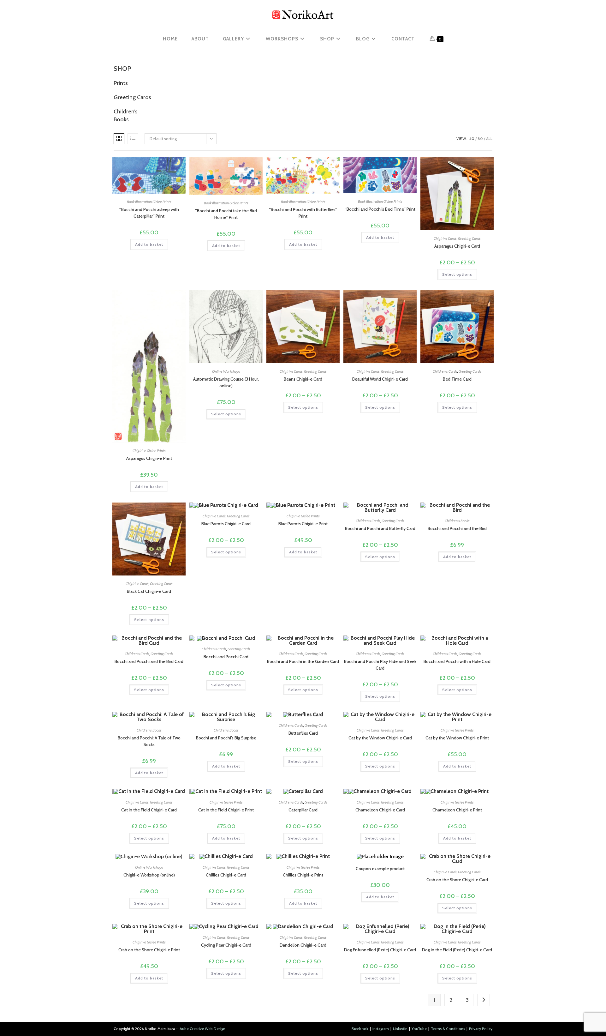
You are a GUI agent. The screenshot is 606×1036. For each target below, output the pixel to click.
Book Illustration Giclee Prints (149, 201)
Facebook (360, 1028)
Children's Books (457, 520)
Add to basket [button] (149, 244)
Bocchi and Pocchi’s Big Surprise (226, 738)
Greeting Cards (132, 97)
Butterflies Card (303, 733)
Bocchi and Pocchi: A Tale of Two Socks (149, 741)
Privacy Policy (480, 1028)
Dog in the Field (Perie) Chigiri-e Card (457, 950)
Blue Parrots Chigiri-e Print (303, 524)
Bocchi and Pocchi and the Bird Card (149, 661)
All (489, 138)
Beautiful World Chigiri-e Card (380, 379)
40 (471, 138)
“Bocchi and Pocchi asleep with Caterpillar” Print (149, 213)
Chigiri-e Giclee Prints (149, 450)
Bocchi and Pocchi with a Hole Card (457, 661)
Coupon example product (380, 868)
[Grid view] (119, 138)
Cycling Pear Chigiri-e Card (226, 945)
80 (480, 138)
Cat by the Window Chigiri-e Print (457, 738)
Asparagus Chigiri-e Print (149, 458)
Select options (457, 274)
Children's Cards (445, 371)
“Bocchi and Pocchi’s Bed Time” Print (380, 209)
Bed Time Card (457, 379)
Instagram (380, 1028)
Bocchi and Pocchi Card (226, 657)
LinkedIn (400, 1028)
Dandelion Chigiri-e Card (303, 945)
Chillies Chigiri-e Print (303, 875)
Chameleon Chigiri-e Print (457, 810)
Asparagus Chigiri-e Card (457, 246)
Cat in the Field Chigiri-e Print (226, 810)
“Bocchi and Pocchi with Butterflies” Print (303, 213)
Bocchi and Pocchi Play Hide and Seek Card (380, 665)
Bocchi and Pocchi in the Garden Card (303, 661)
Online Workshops (226, 371)
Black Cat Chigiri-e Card (149, 591)
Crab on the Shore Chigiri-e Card (457, 879)
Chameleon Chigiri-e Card (380, 810)
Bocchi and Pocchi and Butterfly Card (380, 528)
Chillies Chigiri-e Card (226, 875)
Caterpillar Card (303, 810)
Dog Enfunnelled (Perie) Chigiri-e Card (380, 950)
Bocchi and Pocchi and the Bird (457, 528)
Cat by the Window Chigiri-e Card (380, 738)
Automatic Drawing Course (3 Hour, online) (226, 382)
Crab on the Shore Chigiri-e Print (149, 950)
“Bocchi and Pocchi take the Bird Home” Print (226, 214)
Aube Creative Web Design (202, 1028)
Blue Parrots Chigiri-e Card (226, 524)
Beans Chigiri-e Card (303, 379)
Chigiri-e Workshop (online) (149, 875)
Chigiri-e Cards (445, 238)
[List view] (133, 138)
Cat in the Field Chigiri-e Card (149, 810)
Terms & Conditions (448, 1028)
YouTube (419, 1028)
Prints (121, 83)
